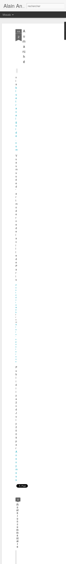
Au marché (24, 46)
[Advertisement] (35, 83)
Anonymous (16, 465)
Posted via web (16, 298)
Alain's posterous (16, 343)
